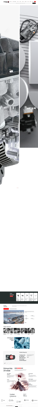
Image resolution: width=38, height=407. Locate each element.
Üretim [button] (20, 1)
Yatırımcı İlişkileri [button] (14, 1)
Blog (28, 1)
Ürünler (23, 1)
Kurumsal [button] (11, 1)
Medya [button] (30, 1)
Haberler (26, 1)
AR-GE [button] (18, 1)
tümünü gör (11, 296)
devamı (25, 322)
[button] (10, 405)
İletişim (33, 1)
